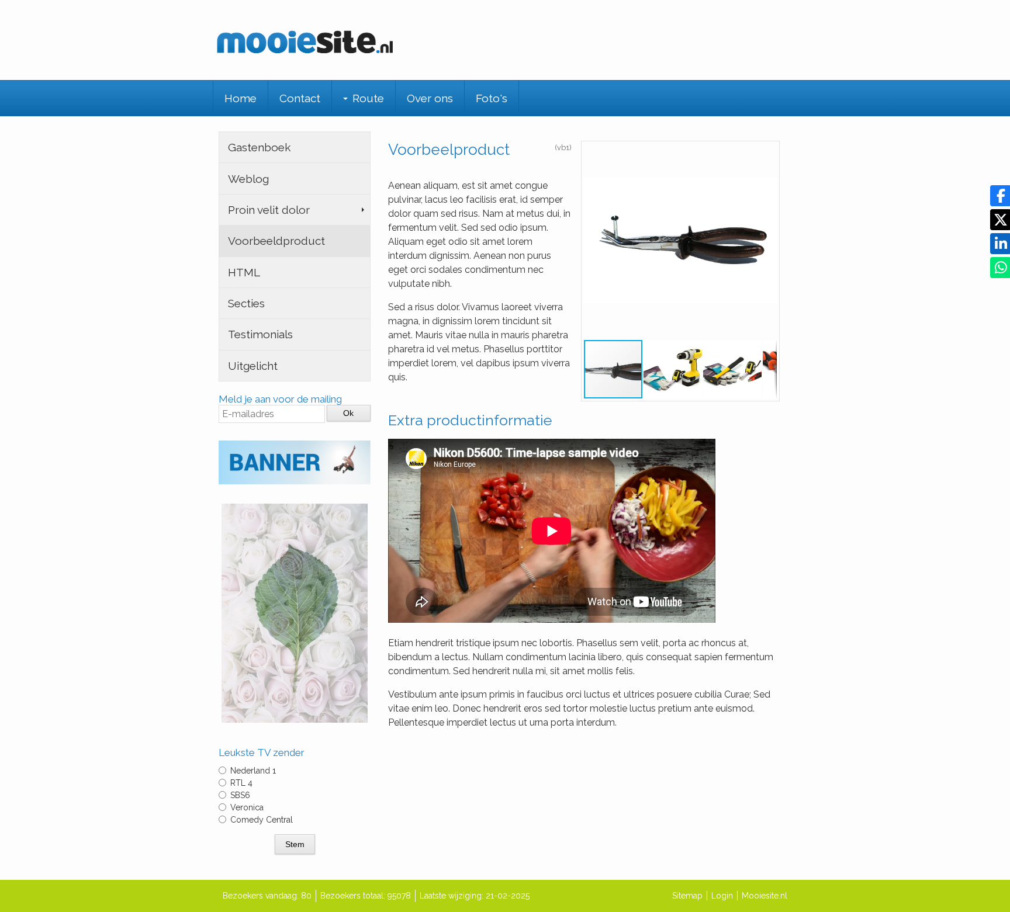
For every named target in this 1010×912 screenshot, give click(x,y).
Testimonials (260, 334)
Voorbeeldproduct (276, 240)
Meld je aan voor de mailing (280, 399)
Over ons (430, 98)
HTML (244, 272)
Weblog (248, 178)
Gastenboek (259, 147)
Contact (299, 98)
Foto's (491, 98)
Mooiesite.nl (764, 895)
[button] (766, 154)
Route (368, 98)
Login (722, 895)
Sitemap (687, 895)
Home (240, 98)
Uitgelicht (253, 365)
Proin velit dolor (269, 209)
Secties (246, 303)
